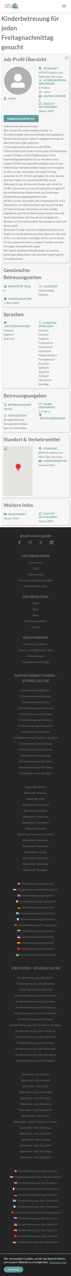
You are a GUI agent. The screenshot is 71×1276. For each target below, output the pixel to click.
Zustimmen (13, 1269)
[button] (64, 6)
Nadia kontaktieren (21, 118)
